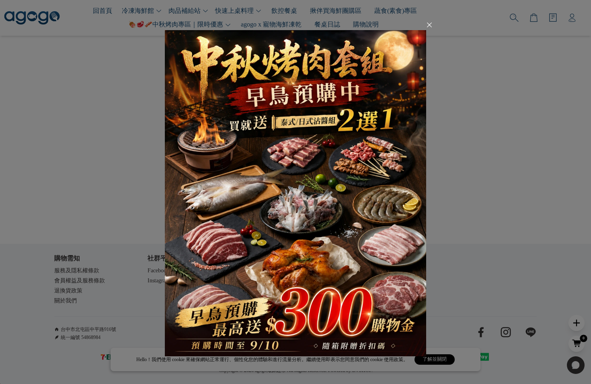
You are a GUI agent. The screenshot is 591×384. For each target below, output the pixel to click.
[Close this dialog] (429, 26)
